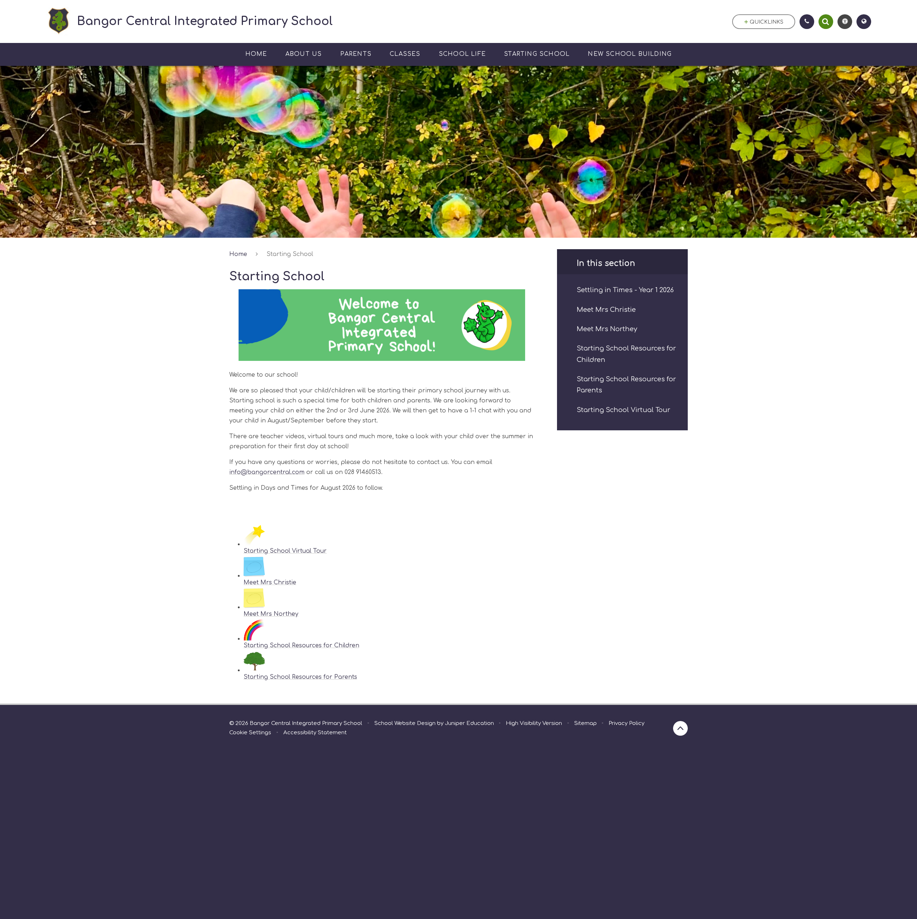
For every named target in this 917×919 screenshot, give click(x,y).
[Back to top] (680, 728)
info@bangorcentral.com (266, 472)
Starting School (290, 254)
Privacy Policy (626, 723)
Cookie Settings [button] (250, 733)
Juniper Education (469, 723)
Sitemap (585, 723)
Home (238, 254)
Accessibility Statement (315, 733)
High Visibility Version (534, 723)
